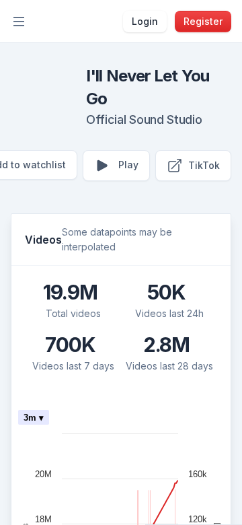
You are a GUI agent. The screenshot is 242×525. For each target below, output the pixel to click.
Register (203, 21)
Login (145, 21)
